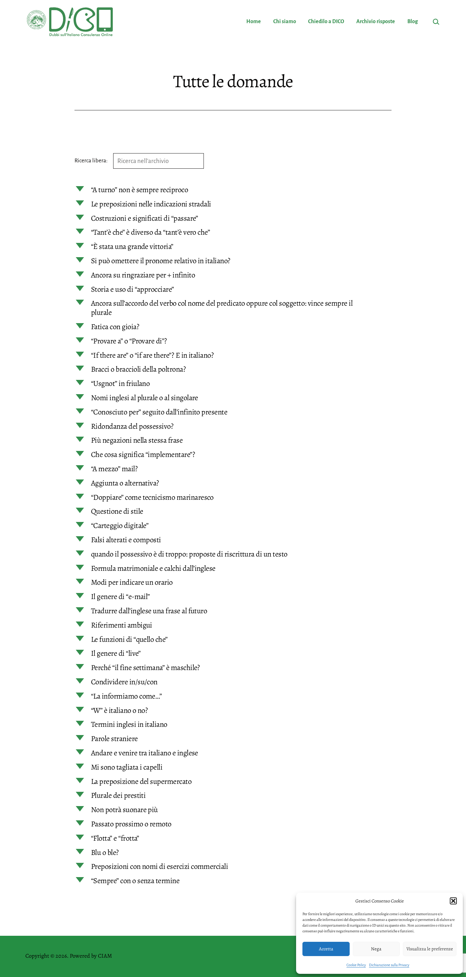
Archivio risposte (375, 21)
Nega (376, 949)
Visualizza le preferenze (429, 949)
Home (253, 21)
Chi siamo (284, 21)
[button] (453, 901)
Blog (412, 21)
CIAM (105, 956)
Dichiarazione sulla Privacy (389, 965)
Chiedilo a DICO (326, 21)
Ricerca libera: (91, 161)
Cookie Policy (356, 965)
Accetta (326, 949)
